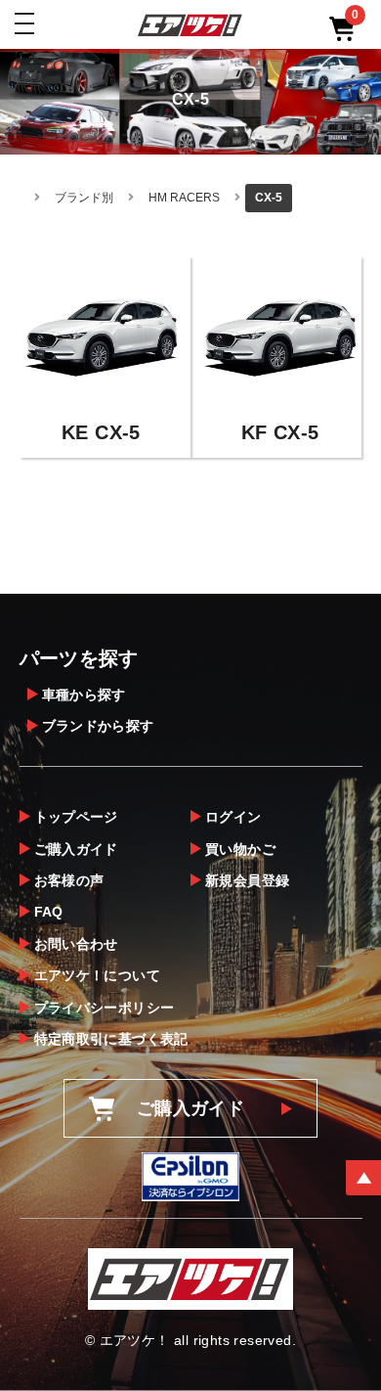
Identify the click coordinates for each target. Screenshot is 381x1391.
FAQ (49, 912)
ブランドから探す (98, 726)
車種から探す (84, 694)
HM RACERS (184, 197)
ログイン (233, 817)
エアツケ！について (97, 975)
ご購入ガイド (76, 849)
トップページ (76, 817)
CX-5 (268, 197)
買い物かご (240, 849)
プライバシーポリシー (104, 1007)
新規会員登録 (247, 880)
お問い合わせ (76, 944)
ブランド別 (84, 197)
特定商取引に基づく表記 (111, 1039)
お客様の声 (69, 880)
